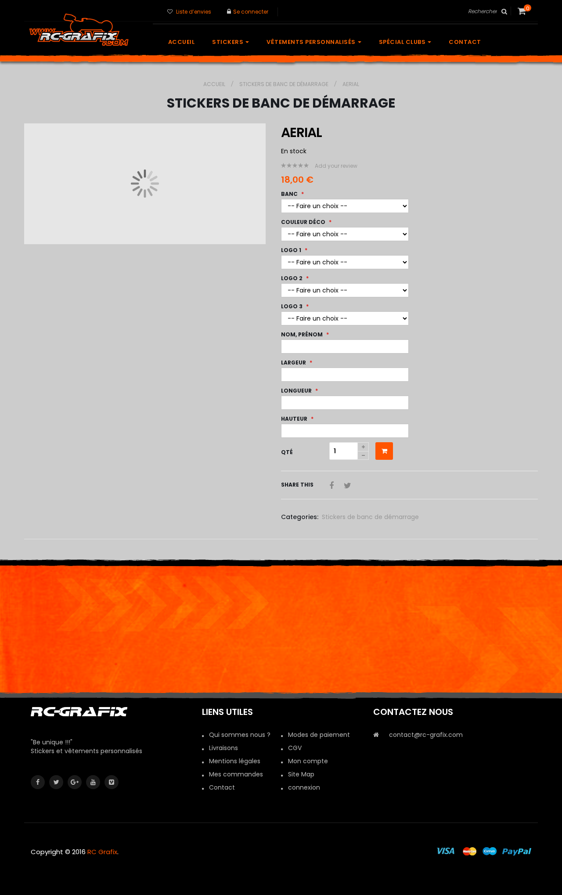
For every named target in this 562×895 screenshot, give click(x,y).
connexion (304, 787)
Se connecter (250, 11)
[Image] (110, 712)
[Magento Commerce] (88, 29)
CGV (295, 747)
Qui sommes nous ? (239, 734)
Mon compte (308, 761)
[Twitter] (56, 782)
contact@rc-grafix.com (426, 734)
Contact (222, 787)
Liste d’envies (193, 11)
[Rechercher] (503, 11)
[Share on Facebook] (332, 485)
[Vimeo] (111, 782)
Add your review (336, 166)
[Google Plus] (75, 782)
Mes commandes (236, 774)
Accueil (215, 84)
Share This (297, 484)
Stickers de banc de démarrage (284, 84)
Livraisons (223, 747)
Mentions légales (234, 761)
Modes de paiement (319, 734)
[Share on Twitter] (347, 485)
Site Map (301, 774)
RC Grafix (102, 851)
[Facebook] (38, 782)
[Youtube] (93, 782)
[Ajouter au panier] (384, 451)
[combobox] (488, 11)
